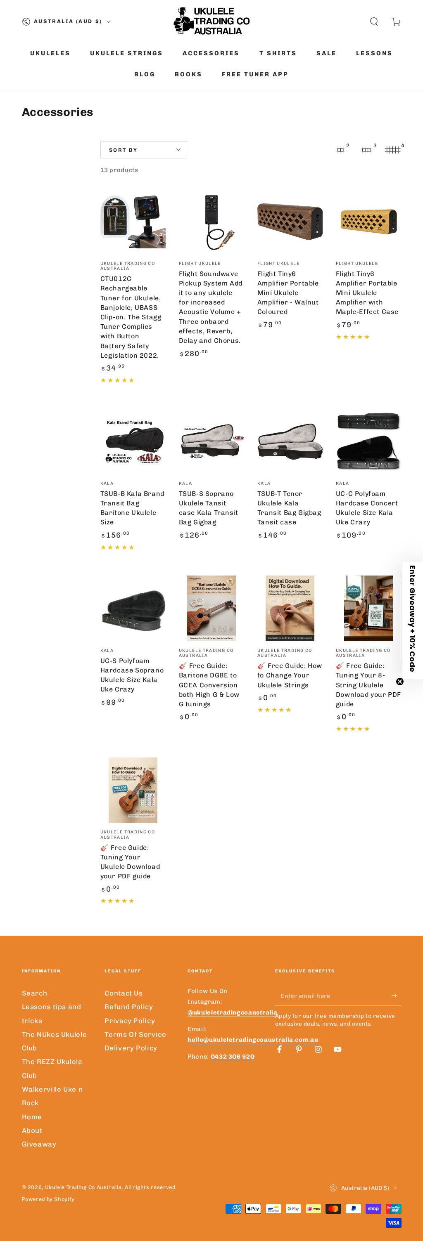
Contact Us (124, 993)
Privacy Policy (130, 1021)
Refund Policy (129, 1007)
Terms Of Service (135, 1034)
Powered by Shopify (48, 1199)
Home (32, 1117)
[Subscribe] (396, 995)
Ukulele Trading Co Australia (83, 1187)
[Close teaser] (400, 681)
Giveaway (39, 1144)
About (32, 1130)
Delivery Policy (131, 1048)
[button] (374, 21)
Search (35, 993)
